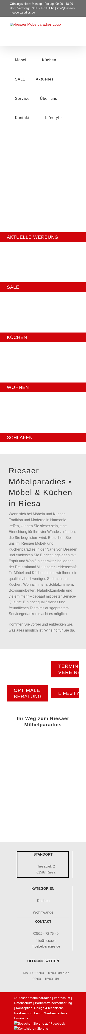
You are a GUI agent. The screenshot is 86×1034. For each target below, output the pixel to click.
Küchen (43, 901)
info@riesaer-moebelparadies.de (46, 943)
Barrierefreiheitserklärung (53, 1003)
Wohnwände (43, 912)
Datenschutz (23, 1003)
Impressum (62, 998)
